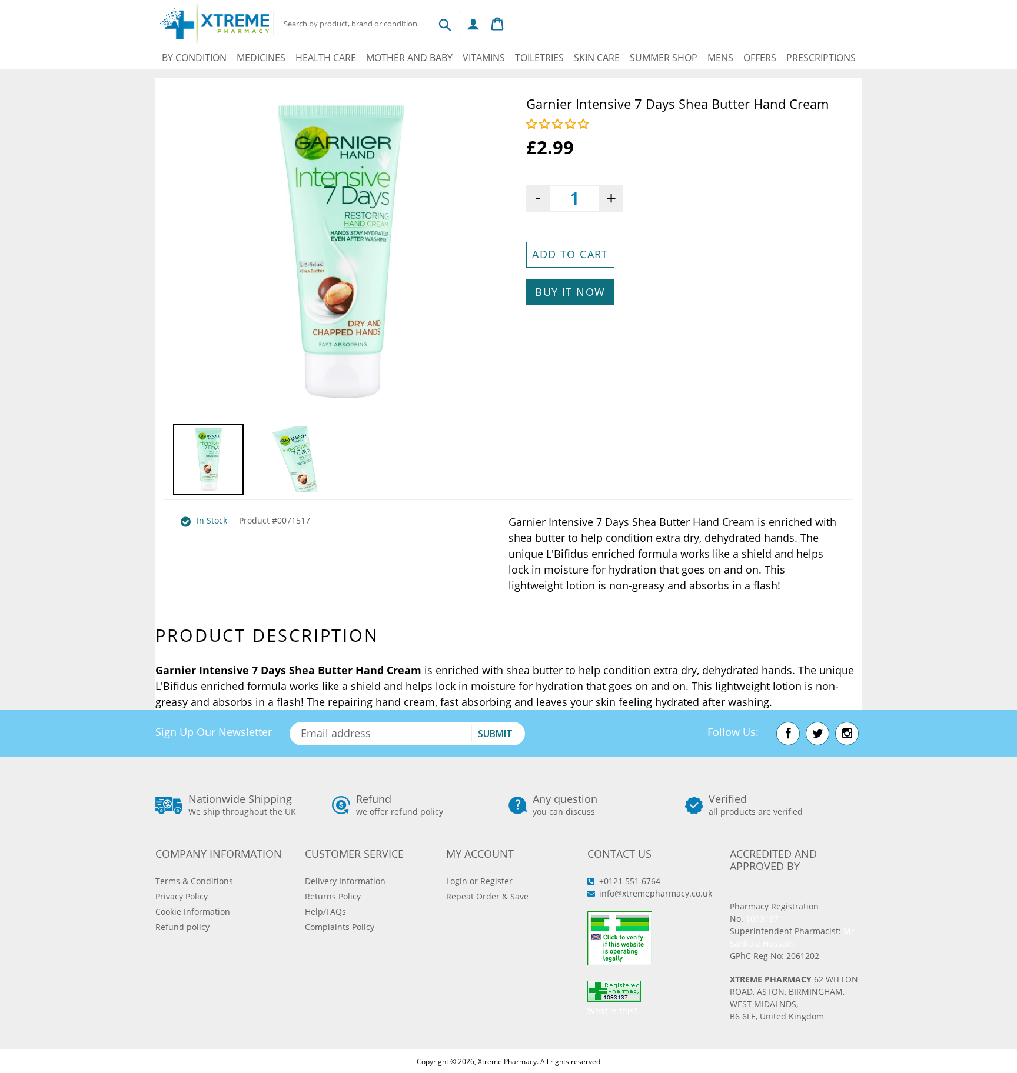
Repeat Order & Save (487, 896)
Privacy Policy (181, 896)
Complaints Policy (339, 926)
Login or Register (479, 881)
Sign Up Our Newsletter (213, 732)
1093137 (762, 918)
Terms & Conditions (194, 881)
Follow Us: (733, 732)
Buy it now (570, 292)
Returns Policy (333, 896)
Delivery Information (345, 881)
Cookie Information (192, 911)
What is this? (612, 1011)
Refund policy (182, 926)
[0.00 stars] (558, 123)
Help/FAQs (325, 911)
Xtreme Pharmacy (507, 1061)
